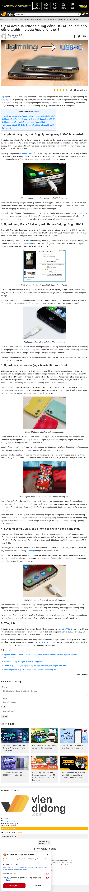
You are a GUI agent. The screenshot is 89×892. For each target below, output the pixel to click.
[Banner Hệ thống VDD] (44, 5)
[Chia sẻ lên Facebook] (74, 36)
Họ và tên (4, 698)
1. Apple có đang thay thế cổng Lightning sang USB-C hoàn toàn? (28, 116)
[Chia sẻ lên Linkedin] (84, 36)
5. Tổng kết (6, 128)
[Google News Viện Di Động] (54, 876)
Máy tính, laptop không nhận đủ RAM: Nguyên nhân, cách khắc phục (32, 662)
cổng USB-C (67, 629)
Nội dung (4, 687)
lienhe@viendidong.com (10, 821)
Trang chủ (3, 19)
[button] (48, 855)
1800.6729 (6, 818)
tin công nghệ (13, 19)
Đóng (36, 111)
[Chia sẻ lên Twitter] (79, 36)
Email (3, 707)
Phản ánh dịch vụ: (12, 832)
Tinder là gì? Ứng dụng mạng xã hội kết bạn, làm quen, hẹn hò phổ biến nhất (35, 666)
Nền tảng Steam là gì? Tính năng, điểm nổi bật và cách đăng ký (30, 670)
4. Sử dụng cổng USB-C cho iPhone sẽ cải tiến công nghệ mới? (28, 125)
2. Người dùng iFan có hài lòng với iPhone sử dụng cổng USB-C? (28, 119)
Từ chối (38, 886)
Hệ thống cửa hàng (9, 828)
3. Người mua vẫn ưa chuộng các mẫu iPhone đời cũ (23, 122)
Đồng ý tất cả (14, 886)
